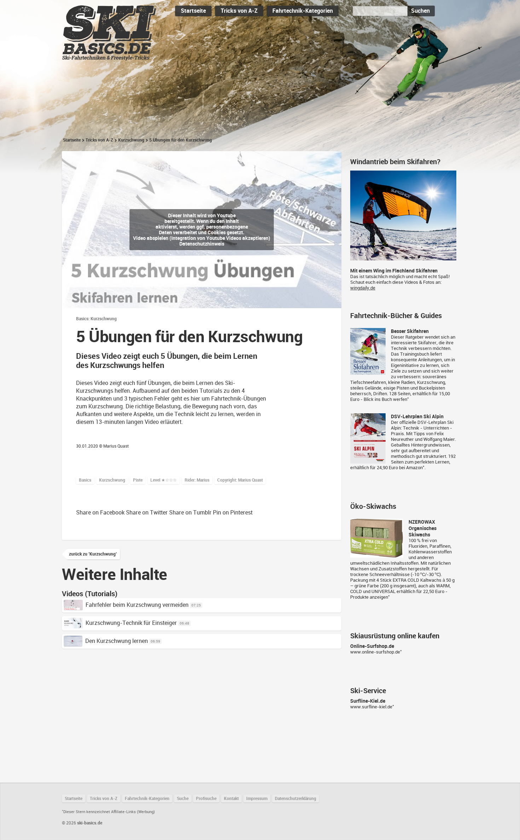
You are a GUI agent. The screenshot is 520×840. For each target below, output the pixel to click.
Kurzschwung (131, 140)
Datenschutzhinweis (201, 244)
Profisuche (206, 798)
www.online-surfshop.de (375, 652)
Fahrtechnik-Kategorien (302, 10)
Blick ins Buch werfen (385, 399)
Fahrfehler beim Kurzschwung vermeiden (137, 605)
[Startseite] (109, 57)
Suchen (420, 10)
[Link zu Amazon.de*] (368, 371)
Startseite (193, 10)
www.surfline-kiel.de (371, 706)
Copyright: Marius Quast (240, 480)
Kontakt (231, 798)
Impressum (256, 798)
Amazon (414, 467)
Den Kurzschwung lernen (116, 641)
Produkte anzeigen (369, 597)
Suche (183, 798)
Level (163, 480)
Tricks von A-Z (239, 10)
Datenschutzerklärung (295, 798)
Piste (138, 480)
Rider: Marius (197, 480)
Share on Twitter (147, 512)
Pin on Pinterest (233, 512)
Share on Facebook (100, 512)
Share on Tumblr (190, 512)
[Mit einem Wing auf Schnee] (403, 257)
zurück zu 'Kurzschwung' (93, 554)
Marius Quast (116, 446)
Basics (85, 480)
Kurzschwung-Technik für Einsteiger (131, 623)
